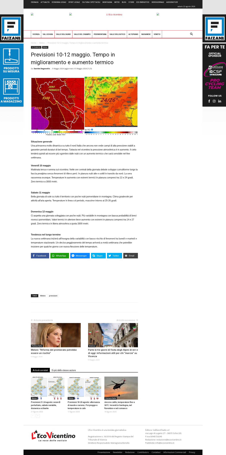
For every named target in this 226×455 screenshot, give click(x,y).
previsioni (53, 295)
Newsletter (117, 452)
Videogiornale (158, 2)
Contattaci (156, 452)
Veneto (157, 34)
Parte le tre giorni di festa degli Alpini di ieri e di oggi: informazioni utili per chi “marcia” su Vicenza (113, 353)
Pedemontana (100, 34)
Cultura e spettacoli (91, 2)
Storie (131, 2)
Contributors (143, 452)
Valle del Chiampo (82, 34)
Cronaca (34, 2)
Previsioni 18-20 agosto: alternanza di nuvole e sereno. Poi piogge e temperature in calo (84, 405)
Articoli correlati (40, 370)
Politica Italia (37, 346)
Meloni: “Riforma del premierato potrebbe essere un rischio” (54, 351)
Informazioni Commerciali (174, 452)
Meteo (117, 2)
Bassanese (146, 34)
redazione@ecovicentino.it (168, 439)
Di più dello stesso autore (64, 370)
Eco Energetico (142, 2)
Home (33, 43)
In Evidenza (36, 47)
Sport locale (74, 2)
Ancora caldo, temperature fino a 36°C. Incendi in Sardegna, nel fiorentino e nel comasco (119, 405)
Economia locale (59, 2)
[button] (191, 34)
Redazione (130, 452)
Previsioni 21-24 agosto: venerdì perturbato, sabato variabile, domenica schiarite (45, 405)
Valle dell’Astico (117, 34)
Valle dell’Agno (63, 34)
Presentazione (104, 452)
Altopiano (133, 34)
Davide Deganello (42, 68)
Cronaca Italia (110, 398)
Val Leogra (48, 34)
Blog (124, 2)
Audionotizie (172, 2)
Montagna (107, 2)
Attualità (45, 2)
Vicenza (36, 34)
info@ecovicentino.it (164, 442)
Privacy (192, 452)
